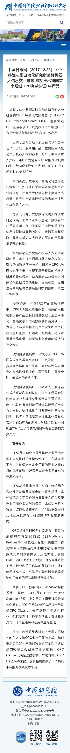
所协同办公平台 (15, 15)
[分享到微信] (57, 97)
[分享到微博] (62, 97)
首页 (22, 60)
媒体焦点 (49, 60)
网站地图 (33, 723)
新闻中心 (34, 60)
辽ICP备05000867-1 (33, 706)
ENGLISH (42, 15)
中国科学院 (57, 15)
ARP (30, 15)
